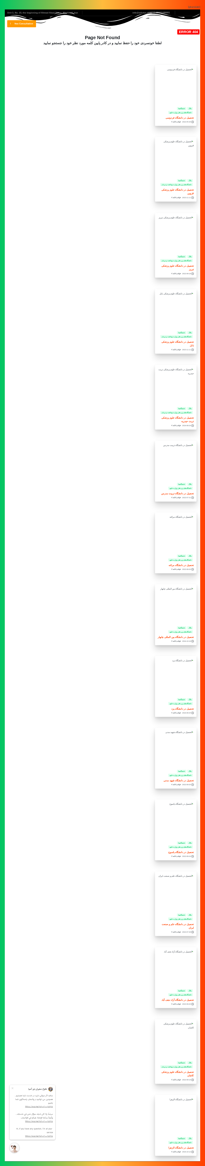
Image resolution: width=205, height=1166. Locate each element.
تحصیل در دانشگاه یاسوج (181, 852)
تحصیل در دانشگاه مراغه (181, 565)
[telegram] (185, 12)
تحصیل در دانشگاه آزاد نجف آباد (178, 1000)
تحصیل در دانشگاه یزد (182, 708)
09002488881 (163, 12)
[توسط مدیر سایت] (188, 98)
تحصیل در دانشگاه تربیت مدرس (177, 493)
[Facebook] (194, 12)
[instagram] (189, 12)
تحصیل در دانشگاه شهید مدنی (179, 780)
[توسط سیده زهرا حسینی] (188, 246)
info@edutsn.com (142, 12)
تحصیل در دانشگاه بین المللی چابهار (176, 636)
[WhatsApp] (180, 12)
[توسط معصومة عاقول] (188, 170)
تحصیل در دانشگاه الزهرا (181, 1147)
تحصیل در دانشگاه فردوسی (180, 117)
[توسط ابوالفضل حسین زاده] (188, 398)
